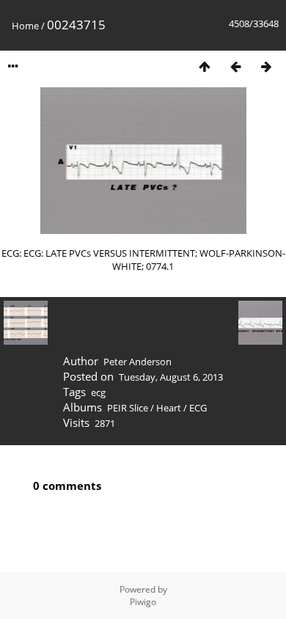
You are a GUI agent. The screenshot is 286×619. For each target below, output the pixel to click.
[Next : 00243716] (266, 66)
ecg (98, 392)
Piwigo (143, 602)
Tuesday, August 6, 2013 (171, 377)
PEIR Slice (127, 407)
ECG (198, 407)
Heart (168, 407)
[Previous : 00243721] (235, 66)
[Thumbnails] (204, 66)
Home (25, 25)
